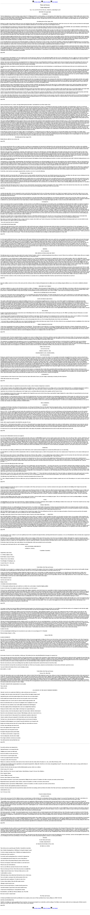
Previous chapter (37, 1)
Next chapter (55, 1)
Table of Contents (46, 1)
